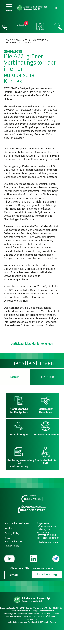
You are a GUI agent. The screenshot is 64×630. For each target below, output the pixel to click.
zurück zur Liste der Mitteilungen (32, 343)
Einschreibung (47, 574)
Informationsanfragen (16, 523)
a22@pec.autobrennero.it (42, 611)
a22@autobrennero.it (20, 611)
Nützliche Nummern (48, 542)
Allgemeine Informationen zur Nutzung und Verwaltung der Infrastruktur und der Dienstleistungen (48, 530)
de (56, 8)
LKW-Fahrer (47, 377)
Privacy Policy (12, 533)
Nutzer (14, 377)
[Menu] (9, 6)
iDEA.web (44, 622)
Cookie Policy (11, 546)
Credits (53, 622)
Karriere (8, 528)
